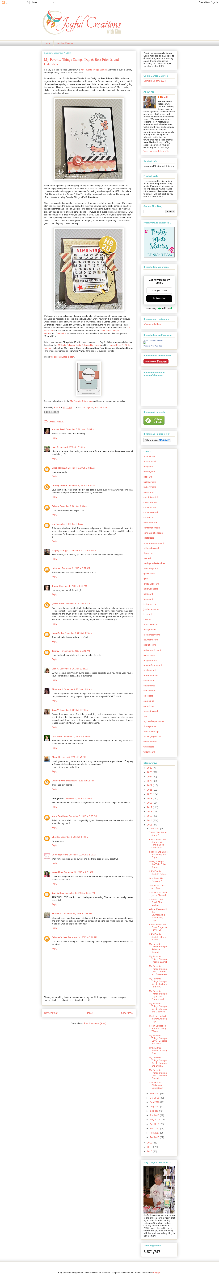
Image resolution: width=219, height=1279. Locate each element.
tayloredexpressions (153, 721)
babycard (148, 466)
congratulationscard (153, 533)
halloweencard (150, 588)
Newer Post (50, 1013)
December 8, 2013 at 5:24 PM (79, 798)
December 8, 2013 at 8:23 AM (73, 586)
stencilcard (148, 706)
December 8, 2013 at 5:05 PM (80, 781)
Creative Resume (65, 43)
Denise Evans (58, 781)
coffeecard (148, 517)
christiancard (149, 507)
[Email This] (45, 411)
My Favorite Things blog (81, 401)
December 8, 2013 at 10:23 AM (74, 669)
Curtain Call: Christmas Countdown (156, 1085)
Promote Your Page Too (152, 346)
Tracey (55, 586)
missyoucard (149, 629)
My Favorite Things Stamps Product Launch (158, 959)
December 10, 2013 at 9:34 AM (78, 872)
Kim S (57, 407)
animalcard (149, 456)
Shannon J (57, 689)
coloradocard (150, 522)
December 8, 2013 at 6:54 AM (73, 506)
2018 (150, 802)
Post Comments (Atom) (95, 1023)
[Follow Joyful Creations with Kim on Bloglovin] (157, 441)
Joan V (55, 710)
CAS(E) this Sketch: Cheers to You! (158, 937)
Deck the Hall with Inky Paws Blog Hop (158, 1019)
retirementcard (150, 675)
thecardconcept (151, 731)
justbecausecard (151, 609)
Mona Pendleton (60, 816)
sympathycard (150, 711)
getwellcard (149, 573)
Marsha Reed (58, 429)
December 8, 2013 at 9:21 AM (78, 603)
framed (147, 558)
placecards (149, 655)
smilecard (148, 695)
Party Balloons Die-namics (88, 345)
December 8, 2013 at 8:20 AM (82, 550)
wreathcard (149, 752)
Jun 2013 (155, 1115)
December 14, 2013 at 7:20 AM (82, 937)
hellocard (148, 594)
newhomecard (150, 639)
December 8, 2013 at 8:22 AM (76, 568)
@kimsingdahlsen (152, 324)
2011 (149, 1147)
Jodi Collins (58, 893)
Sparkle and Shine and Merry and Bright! (158, 854)
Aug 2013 (155, 1106)
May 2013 (155, 1119)
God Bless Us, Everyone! (156, 879)
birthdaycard (87, 407)
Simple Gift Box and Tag (157, 886)
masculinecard (101, 407)
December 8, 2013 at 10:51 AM (77, 689)
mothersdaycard (151, 634)
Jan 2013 (155, 1137)
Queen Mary (58, 603)
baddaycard (149, 471)
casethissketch (150, 497)
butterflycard (149, 487)
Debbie (55, 506)
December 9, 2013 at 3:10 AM (83, 855)
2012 (150, 1142)
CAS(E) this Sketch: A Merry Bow (158, 1051)
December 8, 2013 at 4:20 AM (82, 468)
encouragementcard (153, 543)
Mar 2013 (155, 1128)
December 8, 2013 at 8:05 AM (70, 524)
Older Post (127, 1013)
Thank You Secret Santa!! (158, 833)
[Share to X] (51, 411)
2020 (150, 794)
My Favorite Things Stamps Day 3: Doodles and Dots (158, 1039)
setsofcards (149, 685)
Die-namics (61, 333)
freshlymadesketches (154, 563)
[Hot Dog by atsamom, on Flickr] (89, 179)
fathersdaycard (151, 548)
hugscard (148, 599)
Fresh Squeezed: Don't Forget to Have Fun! (158, 927)
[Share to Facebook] (54, 411)
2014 (150, 820)
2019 (150, 798)
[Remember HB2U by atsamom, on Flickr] (89, 310)
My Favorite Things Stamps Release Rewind (158, 948)
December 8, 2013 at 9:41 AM (76, 651)
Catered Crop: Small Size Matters (156, 902)
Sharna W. (57, 913)
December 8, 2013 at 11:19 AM (74, 710)
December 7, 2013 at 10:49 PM (80, 429)
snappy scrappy (59, 550)
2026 (150, 768)
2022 (150, 785)
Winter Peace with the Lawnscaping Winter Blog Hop (158, 914)
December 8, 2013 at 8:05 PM (83, 816)
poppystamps (150, 660)
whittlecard (148, 746)
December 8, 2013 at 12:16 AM (70, 447)
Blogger (156, 1272)
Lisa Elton (57, 736)
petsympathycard (152, 650)
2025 (150, 772)
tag (145, 716)
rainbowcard (149, 670)
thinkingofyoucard (152, 736)
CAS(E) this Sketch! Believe (158, 872)
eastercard (148, 537)
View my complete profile (156, 151)
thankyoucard (150, 726)
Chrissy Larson (59, 485)
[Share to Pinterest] (57, 411)
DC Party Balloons (66, 345)
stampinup (148, 701)
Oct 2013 (155, 1098)
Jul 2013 (154, 1111)
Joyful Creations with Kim (153, 340)
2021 (150, 789)
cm (53, 524)
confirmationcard (151, 527)
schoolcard (149, 680)
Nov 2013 (155, 1093)
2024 (150, 776)
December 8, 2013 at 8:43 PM (74, 837)
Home (47, 43)
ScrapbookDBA (59, 468)
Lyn (53, 447)
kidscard (147, 614)
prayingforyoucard (152, 665)
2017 (150, 807)
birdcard (147, 476)
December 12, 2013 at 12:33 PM (80, 893)
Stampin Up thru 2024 (154, 80)
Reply (54, 438)
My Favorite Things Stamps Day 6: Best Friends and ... (158, 995)
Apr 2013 (155, 1124)
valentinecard (150, 741)
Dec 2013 (155, 828)
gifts (145, 578)
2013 (150, 824)
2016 (150, 811)
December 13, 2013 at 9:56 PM (77, 913)
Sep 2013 (155, 1102)
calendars (148, 492)
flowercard (148, 553)
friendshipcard (150, 568)
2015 (150, 816)
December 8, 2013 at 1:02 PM (77, 736)
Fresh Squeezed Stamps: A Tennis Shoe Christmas (157, 843)
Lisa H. (55, 669)
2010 (150, 1151)
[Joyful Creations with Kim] (144, 343)
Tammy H (56, 651)
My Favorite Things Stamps (94, 70)
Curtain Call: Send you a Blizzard (158, 893)
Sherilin (56, 837)
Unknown (56, 568)
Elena (54, 757)
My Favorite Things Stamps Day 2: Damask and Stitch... (158, 1061)
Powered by (151, 308)
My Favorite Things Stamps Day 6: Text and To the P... (158, 982)
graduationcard (151, 583)
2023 (150, 781)
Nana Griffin (58, 633)
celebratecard (150, 502)
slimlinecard (149, 690)
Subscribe (159, 298)
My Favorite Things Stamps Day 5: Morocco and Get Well (158, 1007)
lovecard (147, 619)
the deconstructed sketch (62, 357)
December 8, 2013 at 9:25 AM (78, 633)
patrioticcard (149, 645)
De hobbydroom (60, 855)
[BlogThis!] (48, 411)
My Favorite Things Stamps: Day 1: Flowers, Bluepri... (158, 1074)
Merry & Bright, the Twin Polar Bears (157, 864)
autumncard (149, 461)
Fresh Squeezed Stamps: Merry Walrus (157, 1028)
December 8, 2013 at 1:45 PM (72, 757)
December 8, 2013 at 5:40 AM (82, 485)
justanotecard (150, 604)
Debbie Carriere (59, 937)
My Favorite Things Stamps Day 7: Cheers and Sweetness (158, 970)
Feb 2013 (155, 1132)
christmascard (150, 512)
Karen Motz (57, 872)
